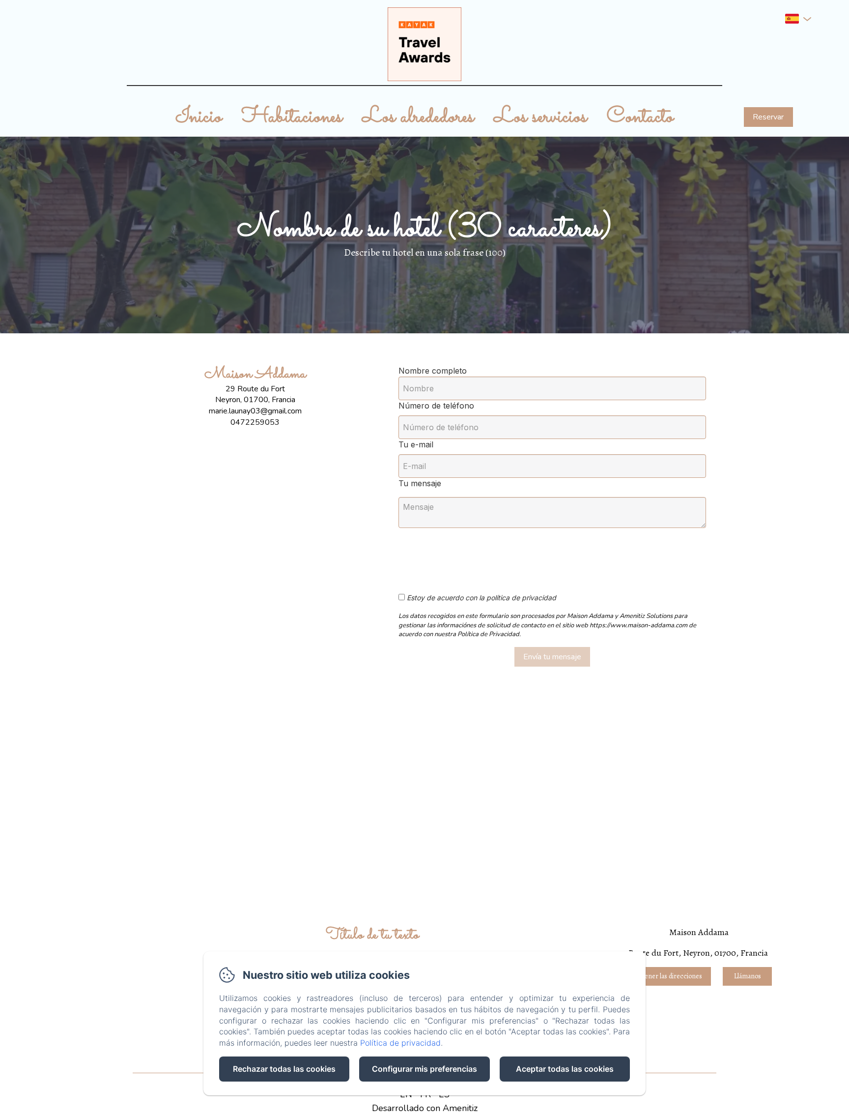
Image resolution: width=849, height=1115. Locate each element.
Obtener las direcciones (668, 976)
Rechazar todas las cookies (284, 1069)
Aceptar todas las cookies (565, 1069)
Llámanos (747, 976)
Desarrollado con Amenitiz (425, 1108)
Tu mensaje (419, 483)
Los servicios (540, 117)
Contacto (640, 117)
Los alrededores (418, 117)
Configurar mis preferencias (424, 1069)
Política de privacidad (400, 1043)
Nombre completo (432, 371)
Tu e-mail (415, 444)
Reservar (768, 117)
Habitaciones (292, 117)
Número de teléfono (436, 406)
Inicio (198, 117)
